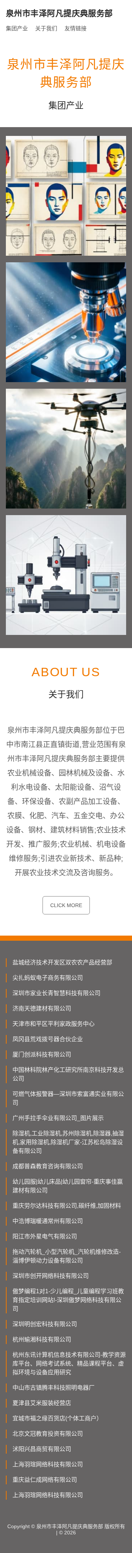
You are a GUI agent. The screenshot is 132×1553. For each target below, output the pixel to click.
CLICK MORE (66, 905)
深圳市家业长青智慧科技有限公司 (56, 993)
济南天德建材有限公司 (41, 1008)
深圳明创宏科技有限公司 (44, 1324)
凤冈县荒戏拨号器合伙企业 (47, 1039)
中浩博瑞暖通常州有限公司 (47, 1221)
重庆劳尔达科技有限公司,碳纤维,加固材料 (66, 1206)
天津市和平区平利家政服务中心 (53, 1024)
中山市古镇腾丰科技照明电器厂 (53, 1388)
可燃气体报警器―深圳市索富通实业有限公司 (68, 1098)
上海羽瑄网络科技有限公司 (47, 1464)
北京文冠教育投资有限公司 (47, 1434)
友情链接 (76, 28)
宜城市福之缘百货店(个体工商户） (57, 1418)
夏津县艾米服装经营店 (41, 1403)
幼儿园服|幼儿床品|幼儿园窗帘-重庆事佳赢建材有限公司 (67, 1186)
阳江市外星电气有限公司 (44, 1236)
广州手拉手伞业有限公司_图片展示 (58, 1118)
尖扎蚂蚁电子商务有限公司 (47, 978)
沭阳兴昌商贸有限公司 (41, 1449)
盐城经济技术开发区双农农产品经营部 (62, 962)
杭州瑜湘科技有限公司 (41, 1339)
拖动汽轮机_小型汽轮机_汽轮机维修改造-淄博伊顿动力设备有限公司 (66, 1256)
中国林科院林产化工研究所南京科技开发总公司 (68, 1074)
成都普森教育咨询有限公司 (47, 1166)
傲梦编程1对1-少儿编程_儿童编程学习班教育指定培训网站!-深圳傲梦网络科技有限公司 (68, 1300)
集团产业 (17, 28)
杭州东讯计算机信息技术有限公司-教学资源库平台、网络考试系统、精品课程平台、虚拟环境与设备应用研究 (69, 1363)
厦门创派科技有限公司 (41, 1054)
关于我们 (46, 28)
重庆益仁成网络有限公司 (44, 1480)
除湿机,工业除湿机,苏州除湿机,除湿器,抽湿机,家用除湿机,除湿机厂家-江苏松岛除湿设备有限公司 (68, 1142)
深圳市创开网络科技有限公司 (50, 1276)
